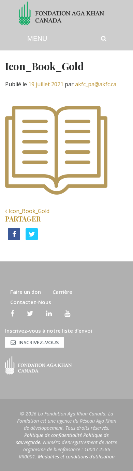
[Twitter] (30, 313)
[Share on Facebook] (14, 238)
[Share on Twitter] (32, 238)
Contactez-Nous (30, 302)
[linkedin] (49, 313)
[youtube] (67, 313)
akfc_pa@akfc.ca (95, 84)
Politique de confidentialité (53, 435)
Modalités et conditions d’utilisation (76, 456)
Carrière (62, 291)
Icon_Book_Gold (28, 211)
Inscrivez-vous (38, 342)
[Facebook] (12, 313)
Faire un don (25, 291)
